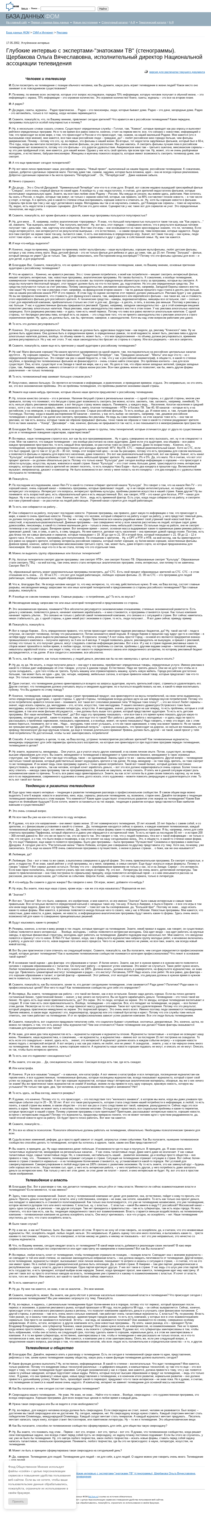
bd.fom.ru (93, 1496)
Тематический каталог (152, 22)
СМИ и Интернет (43, 32)
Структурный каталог (115, 22)
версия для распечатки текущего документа (177, 72)
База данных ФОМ (17, 32)
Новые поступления (85, 22)
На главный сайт (16, 22)
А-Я (132, 22)
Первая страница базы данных (50, 22)
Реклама (62, 32)
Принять (18, 1501)
